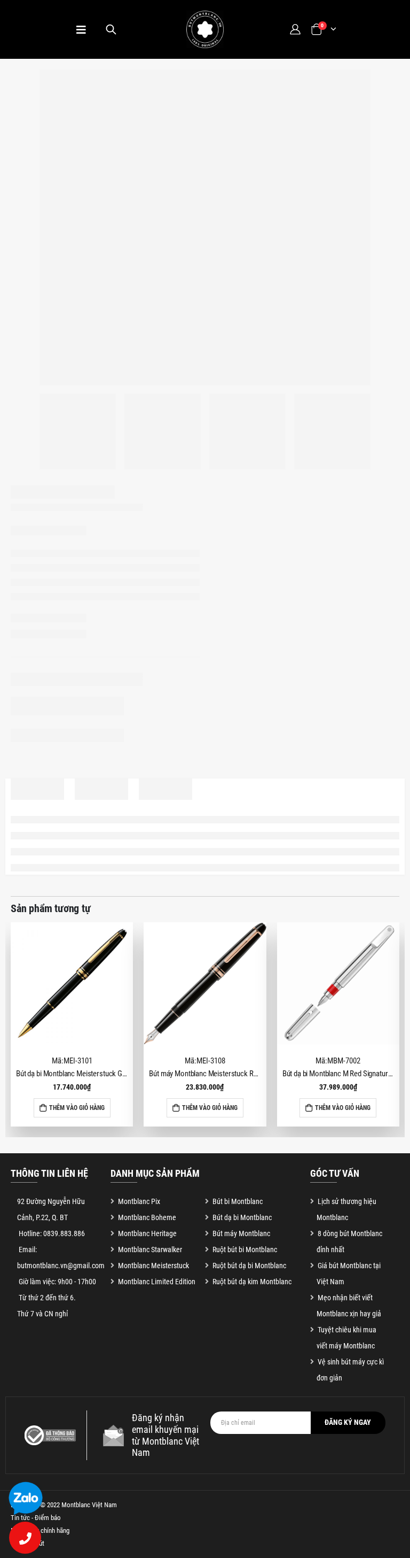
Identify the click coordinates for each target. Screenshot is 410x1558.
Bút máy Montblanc (241, 1233)
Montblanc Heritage (147, 1233)
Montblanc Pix (139, 1201)
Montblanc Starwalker (150, 1249)
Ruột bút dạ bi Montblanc (249, 1265)
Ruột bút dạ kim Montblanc (251, 1281)
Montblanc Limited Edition (156, 1281)
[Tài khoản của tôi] (295, 29)
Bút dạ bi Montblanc (242, 1217)
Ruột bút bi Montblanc (244, 1249)
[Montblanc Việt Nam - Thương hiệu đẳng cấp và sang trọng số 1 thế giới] (205, 29)
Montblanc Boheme (147, 1217)
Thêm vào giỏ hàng (77, 1108)
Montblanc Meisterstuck (153, 1265)
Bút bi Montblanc (237, 1201)
